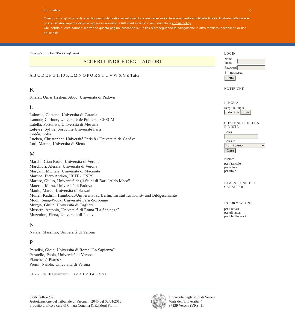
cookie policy (181, 23)
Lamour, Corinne (44, 119)
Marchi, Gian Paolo (46, 161)
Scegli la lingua (234, 108)
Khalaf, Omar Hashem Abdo (53, 97)
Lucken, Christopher (47, 139)
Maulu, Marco (41, 190)
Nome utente (228, 60)
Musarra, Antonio (44, 209)
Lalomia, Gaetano (44, 114)
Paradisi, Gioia (42, 250)
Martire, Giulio (42, 180)
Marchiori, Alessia (45, 166)
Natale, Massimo (44, 232)
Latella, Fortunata (44, 124)
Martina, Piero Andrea (48, 176)
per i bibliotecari (235, 216)
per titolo (230, 171)
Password (230, 67)
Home (33, 53)
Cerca (42, 53)
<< (75, 274)
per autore (230, 167)
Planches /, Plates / (45, 259)
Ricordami (237, 73)
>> (104, 274)
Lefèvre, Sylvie (42, 129)
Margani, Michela (44, 171)
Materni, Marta (42, 185)
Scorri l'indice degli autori (64, 53)
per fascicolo (232, 163)
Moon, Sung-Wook (46, 200)
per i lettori (231, 209)
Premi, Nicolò (41, 264)
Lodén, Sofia (40, 134)
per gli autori (232, 212)
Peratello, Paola (43, 254)
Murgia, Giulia (42, 205)
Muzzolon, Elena (44, 214)
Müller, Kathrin (43, 195)
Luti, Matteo (40, 143)
